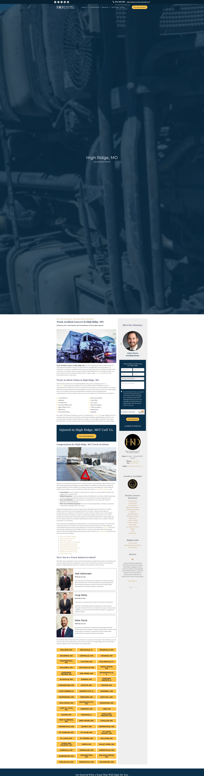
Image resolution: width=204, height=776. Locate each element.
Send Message (132, 419)
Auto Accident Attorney (67, 538)
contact (96, 415)
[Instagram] (58, 2)
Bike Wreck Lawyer (66, 540)
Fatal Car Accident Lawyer (68, 536)
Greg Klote (81, 595)
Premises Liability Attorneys (68, 544)
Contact (122, 7)
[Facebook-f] (55, 2)
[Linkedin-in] (65, 2)
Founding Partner (132, 355)
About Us (84, 7)
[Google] (68, 2)
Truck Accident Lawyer (66, 319)
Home (58, 319)
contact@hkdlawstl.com (135, 466)
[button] (121, 344)
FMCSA (61, 385)
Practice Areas (94, 7)
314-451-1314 (135, 461)
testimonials (103, 531)
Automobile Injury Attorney (68, 546)
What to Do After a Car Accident (70, 542)
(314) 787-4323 (134, 463)
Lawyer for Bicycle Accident (68, 550)
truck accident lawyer (102, 489)
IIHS (105, 383)
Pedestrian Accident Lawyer (69, 551)
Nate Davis (81, 620)
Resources (105, 7)
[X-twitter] (62, 2)
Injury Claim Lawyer (66, 553)
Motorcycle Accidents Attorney (70, 548)
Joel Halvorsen (83, 573)
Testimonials (115, 7)
